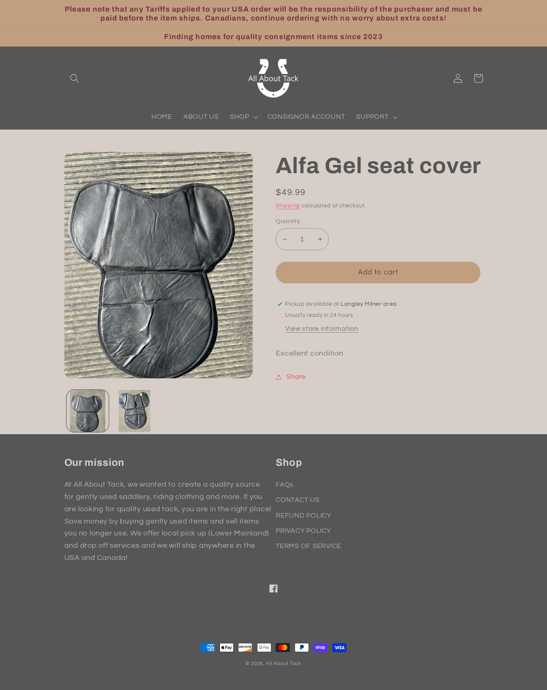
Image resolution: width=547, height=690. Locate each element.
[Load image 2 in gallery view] (134, 411)
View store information (321, 328)
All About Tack (283, 663)
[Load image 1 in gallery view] (88, 411)
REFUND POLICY (303, 515)
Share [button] (296, 376)
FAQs (285, 484)
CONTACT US (298, 500)
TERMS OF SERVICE (308, 546)
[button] (74, 78)
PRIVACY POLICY (303, 531)
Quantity (288, 221)
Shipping (288, 206)
